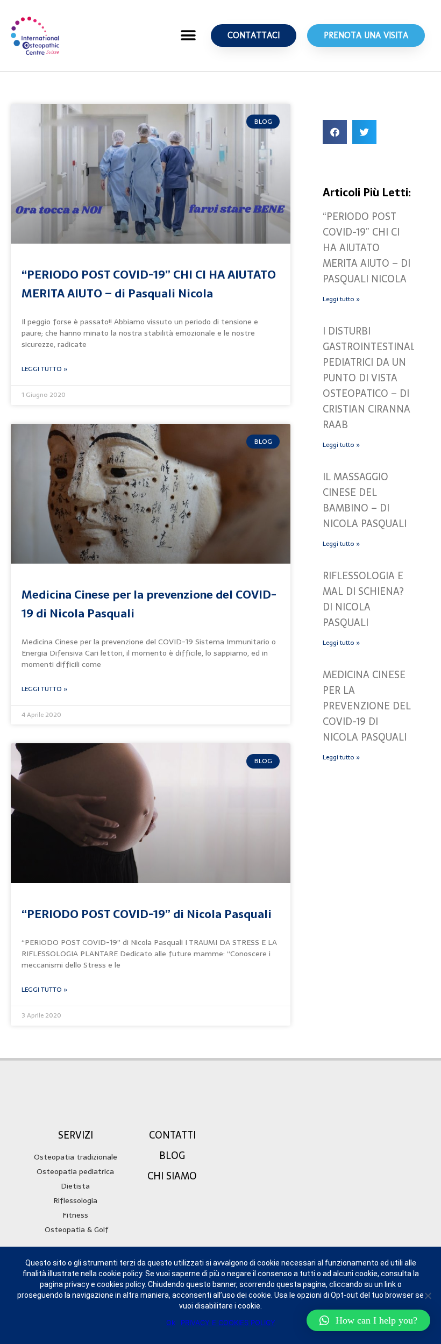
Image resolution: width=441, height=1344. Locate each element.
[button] (188, 36)
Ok (170, 1322)
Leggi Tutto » (44, 369)
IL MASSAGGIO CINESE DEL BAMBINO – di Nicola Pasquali (365, 500)
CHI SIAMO (172, 1176)
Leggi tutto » (341, 299)
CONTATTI (172, 1135)
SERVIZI (75, 1135)
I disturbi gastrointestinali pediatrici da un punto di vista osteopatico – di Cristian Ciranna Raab (370, 377)
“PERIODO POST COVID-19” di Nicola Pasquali (147, 914)
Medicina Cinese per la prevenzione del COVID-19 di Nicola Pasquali (367, 706)
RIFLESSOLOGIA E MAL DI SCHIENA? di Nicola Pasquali (363, 599)
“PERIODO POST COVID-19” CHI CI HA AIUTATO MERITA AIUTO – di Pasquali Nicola (149, 284)
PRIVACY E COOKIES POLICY (228, 1322)
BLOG (172, 1155)
